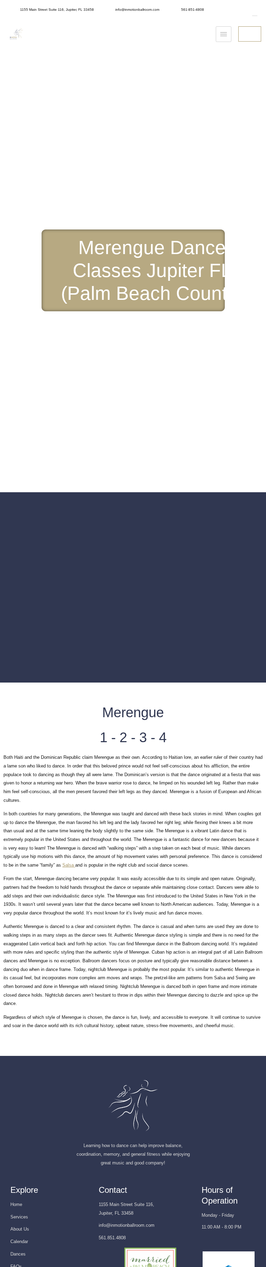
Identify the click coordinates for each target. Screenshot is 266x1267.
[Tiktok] (229, 1242)
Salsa (68, 865)
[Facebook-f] (216, 1242)
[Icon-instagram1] (204, 1242)
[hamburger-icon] (223, 34)
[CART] (249, 34)
